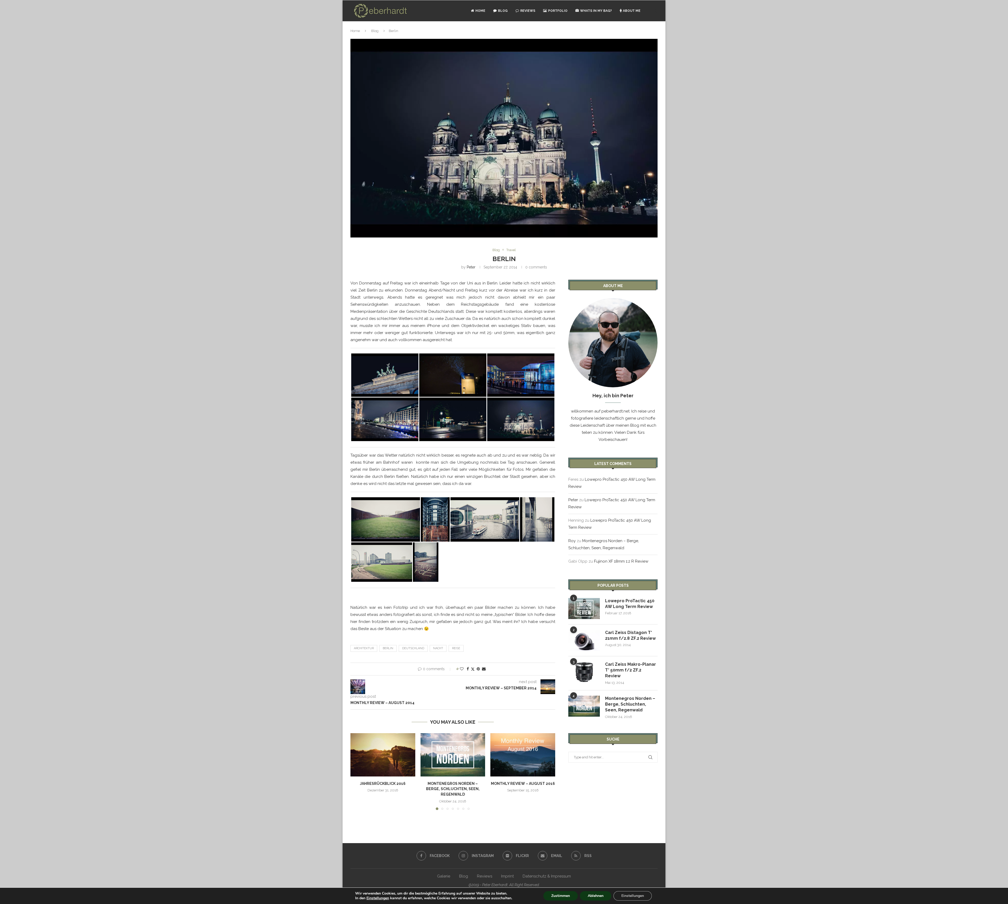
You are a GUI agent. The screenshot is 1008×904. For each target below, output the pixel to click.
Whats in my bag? (596, 11)
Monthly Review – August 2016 (523, 783)
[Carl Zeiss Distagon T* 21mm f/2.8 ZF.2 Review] (584, 640)
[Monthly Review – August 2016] (522, 754)
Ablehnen (595, 895)
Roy (572, 540)
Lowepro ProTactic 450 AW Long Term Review (629, 603)
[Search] (655, 10)
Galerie (443, 876)
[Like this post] (462, 669)
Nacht (438, 648)
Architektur (364, 648)
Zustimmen (560, 895)
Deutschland (413, 648)
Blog (503, 11)
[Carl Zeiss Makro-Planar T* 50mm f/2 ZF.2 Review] (584, 672)
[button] (357, 771)
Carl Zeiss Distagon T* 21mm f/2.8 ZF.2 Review (630, 635)
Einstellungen (377, 898)
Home (480, 11)
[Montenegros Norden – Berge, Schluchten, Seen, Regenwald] (453, 754)
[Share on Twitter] (473, 669)
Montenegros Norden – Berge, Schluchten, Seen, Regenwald (453, 788)
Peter (471, 267)
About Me (631, 11)
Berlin (388, 648)
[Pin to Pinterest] (478, 669)
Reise (456, 648)
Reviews (527, 11)
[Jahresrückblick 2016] (382, 754)
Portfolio (558, 11)
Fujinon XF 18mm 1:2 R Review (621, 561)
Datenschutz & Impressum (547, 876)
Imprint (507, 876)
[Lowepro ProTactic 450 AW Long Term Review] (584, 608)
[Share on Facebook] (468, 669)
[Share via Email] (484, 669)
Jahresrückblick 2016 (383, 783)
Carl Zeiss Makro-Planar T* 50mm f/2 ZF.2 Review (630, 670)
